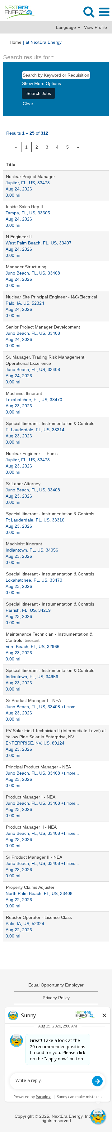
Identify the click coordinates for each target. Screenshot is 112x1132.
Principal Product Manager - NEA (38, 766)
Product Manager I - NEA (30, 796)
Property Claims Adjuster (30, 887)
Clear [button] (28, 103)
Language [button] (66, 27)
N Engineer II (19, 236)
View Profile (95, 27)
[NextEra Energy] (18, 12)
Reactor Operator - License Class (39, 917)
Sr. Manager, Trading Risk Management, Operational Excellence (46, 360)
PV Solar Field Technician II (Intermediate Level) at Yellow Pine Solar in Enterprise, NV (56, 733)
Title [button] (10, 164)
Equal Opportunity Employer (56, 984)
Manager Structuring (26, 266)
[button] (104, 12)
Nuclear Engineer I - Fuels (32, 453)
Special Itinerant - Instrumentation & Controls (50, 423)
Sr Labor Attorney (23, 483)
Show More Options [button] (41, 83)
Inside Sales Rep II (24, 206)
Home (15, 42)
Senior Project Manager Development (43, 326)
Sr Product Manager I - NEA (33, 700)
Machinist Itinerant (24, 393)
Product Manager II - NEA (31, 827)
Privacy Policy (56, 997)
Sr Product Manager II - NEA (34, 857)
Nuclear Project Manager (30, 176)
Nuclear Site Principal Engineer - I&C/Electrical (51, 296)
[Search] (88, 11)
